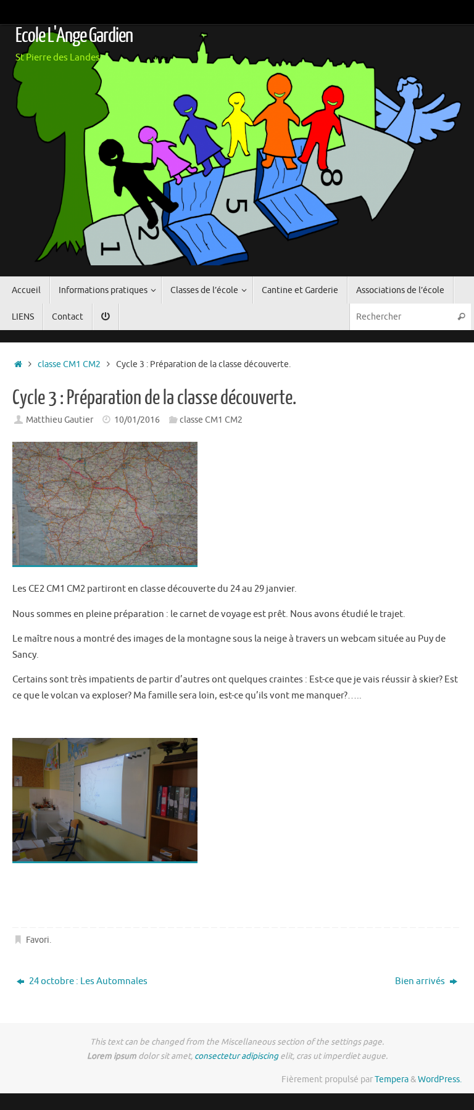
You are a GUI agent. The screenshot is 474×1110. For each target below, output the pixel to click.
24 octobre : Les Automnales (87, 981)
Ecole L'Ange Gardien (73, 36)
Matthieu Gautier (59, 420)
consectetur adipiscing (236, 1056)
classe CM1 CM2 (69, 364)
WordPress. (440, 1079)
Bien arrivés (421, 981)
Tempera (392, 1079)
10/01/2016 (137, 420)
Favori (37, 940)
